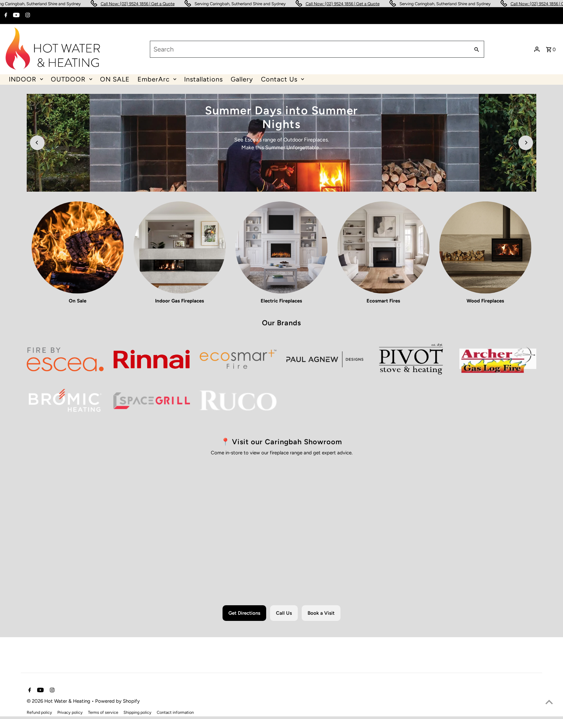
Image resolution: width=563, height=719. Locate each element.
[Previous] (37, 142)
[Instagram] (27, 15)
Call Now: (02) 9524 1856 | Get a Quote (100, 3)
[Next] (525, 142)
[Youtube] (15, 15)
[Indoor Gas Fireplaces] (180, 247)
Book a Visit (321, 613)
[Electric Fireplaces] (282, 247)
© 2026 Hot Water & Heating (59, 701)
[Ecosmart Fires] (383, 247)
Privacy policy (70, 712)
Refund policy (39, 712)
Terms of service (103, 712)
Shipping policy (137, 712)
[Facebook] (5, 15)
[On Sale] (78, 247)
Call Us (284, 613)
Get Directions (244, 613)
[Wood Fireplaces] (485, 247)
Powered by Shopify (117, 701)
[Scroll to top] (549, 702)
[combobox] (309, 49)
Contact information (175, 712)
